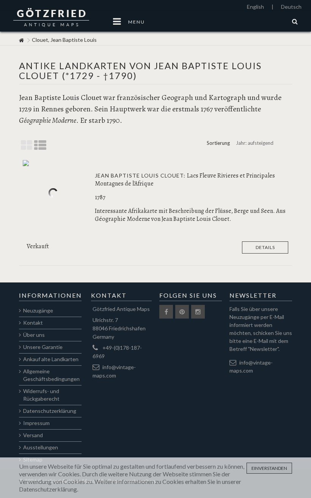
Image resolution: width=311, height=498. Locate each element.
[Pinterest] (182, 312)
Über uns (34, 334)
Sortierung (218, 143)
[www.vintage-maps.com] (21, 40)
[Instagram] (198, 312)
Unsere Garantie (43, 347)
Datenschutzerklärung (49, 411)
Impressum (36, 423)
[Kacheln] (26, 145)
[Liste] (40, 145)
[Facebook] (166, 312)
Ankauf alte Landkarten (51, 359)
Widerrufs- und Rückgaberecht (41, 395)
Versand (33, 435)
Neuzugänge (38, 310)
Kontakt (33, 322)
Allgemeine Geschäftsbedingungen (51, 375)
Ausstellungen (40, 447)
